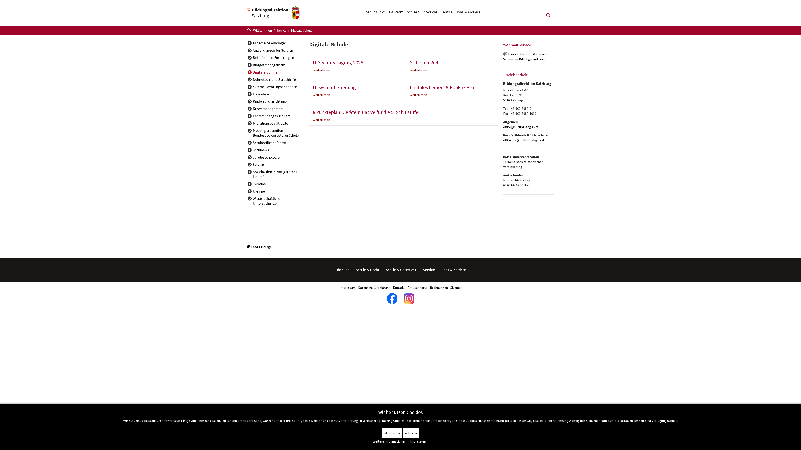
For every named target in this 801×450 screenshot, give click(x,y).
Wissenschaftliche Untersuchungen (266, 201)
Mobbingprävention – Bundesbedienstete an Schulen (277, 133)
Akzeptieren (392, 433)
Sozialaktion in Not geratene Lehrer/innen (275, 174)
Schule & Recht (392, 12)
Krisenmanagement (268, 108)
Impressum (347, 287)
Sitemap (456, 287)
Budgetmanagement (269, 64)
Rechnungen (439, 287)
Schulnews (261, 150)
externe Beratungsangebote (275, 86)
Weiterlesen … (323, 70)
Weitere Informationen (389, 441)
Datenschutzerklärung (374, 287)
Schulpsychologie (266, 157)
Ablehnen (411, 433)
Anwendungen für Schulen (273, 50)
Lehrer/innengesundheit (271, 116)
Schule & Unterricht (422, 12)
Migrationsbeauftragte (270, 123)
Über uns (370, 12)
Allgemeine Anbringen (270, 43)
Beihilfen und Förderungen (273, 57)
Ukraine (259, 191)
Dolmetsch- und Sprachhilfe (274, 79)
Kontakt (399, 287)
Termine (259, 183)
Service (447, 12)
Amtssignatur (417, 287)
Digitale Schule (265, 72)
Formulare (261, 94)
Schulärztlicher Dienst (269, 142)
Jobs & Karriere (468, 12)
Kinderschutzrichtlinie (270, 101)
